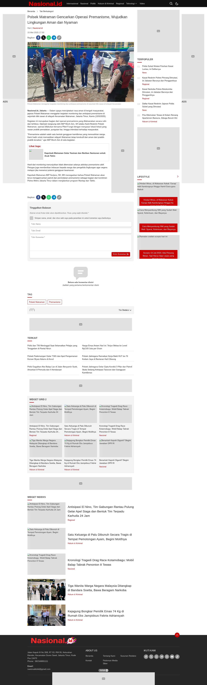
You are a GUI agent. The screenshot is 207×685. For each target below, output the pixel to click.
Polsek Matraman (37, 302)
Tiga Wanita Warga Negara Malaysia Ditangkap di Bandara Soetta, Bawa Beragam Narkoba (45, 463)
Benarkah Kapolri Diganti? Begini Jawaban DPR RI (114, 461)
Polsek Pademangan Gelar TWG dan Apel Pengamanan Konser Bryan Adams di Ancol (52, 357)
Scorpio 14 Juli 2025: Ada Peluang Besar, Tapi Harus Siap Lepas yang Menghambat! (158, 256)
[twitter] (43, 37)
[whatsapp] (48, 37)
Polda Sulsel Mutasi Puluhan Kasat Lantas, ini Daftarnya (157, 67)
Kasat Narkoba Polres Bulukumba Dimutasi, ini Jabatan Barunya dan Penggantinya (157, 92)
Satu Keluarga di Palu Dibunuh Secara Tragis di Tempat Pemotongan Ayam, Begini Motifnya (80, 429)
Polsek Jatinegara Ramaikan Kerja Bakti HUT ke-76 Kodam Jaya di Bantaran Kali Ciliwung (105, 357)
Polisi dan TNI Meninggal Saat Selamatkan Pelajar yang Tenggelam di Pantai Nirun (52, 347)
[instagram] (167, 656)
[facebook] (38, 37)
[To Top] (177, 635)
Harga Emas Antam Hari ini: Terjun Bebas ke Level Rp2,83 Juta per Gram (104, 347)
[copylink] (59, 37)
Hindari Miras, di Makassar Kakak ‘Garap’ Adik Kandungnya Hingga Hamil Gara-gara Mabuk (158, 203)
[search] (171, 3)
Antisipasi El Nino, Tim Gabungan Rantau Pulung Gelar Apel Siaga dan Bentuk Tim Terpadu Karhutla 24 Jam (45, 430)
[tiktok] (177, 656)
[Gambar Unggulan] (80, 101)
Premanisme (54, 302)
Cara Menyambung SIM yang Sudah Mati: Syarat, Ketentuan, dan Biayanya (158, 227)
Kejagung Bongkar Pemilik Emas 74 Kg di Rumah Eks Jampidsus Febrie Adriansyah (80, 463)
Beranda (31, 11)
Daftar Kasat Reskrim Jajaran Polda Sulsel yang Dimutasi (158, 105)
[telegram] (54, 37)
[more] (178, 177)
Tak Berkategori (47, 11)
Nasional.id (38, 28)
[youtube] (172, 656)
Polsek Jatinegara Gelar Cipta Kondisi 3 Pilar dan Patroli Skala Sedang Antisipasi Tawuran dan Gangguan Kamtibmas (107, 370)
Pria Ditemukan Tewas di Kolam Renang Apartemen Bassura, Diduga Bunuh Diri (160, 116)
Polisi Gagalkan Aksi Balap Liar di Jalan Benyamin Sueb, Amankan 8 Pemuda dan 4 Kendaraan (52, 368)
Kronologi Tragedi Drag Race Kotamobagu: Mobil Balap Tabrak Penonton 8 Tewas (114, 429)
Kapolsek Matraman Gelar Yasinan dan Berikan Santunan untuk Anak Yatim (74, 154)
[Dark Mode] (177, 3)
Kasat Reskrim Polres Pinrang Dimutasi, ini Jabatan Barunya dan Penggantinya (160, 79)
